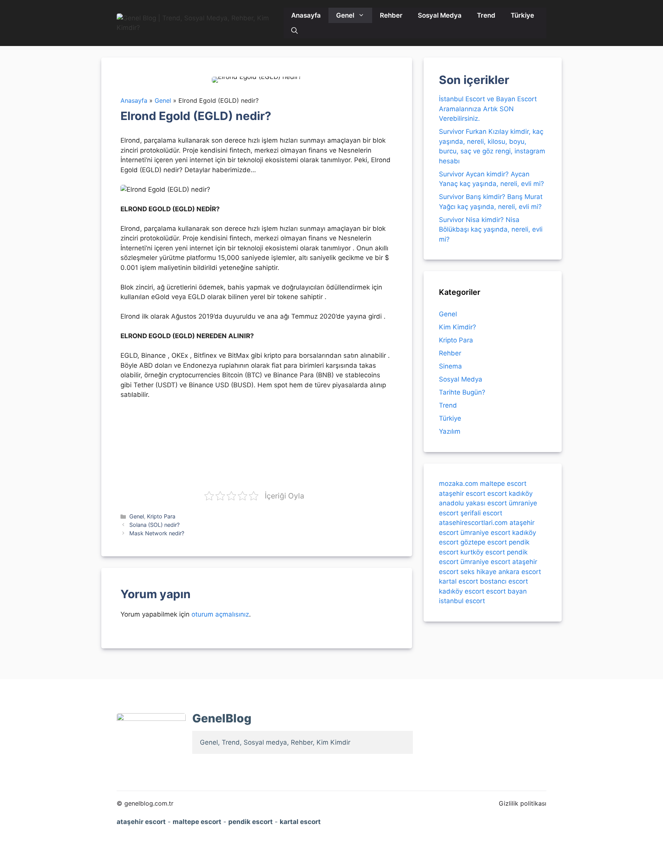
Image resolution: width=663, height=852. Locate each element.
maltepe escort (503, 483)
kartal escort (458, 581)
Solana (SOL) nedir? (154, 524)
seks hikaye (478, 571)
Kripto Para (161, 516)
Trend (486, 15)
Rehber (391, 15)
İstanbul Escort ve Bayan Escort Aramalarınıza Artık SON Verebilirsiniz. (488, 108)
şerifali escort (481, 512)
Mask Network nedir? (156, 533)
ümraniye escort (485, 532)
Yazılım (449, 431)
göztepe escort (483, 542)
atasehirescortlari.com (473, 522)
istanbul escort (462, 601)
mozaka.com (458, 483)
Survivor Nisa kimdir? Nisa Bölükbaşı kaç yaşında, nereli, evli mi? (491, 229)
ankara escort (519, 571)
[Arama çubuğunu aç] (294, 30)
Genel (345, 15)
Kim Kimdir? (457, 327)
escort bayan (506, 591)
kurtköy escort (482, 552)
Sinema (450, 366)
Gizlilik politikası (522, 803)
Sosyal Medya (440, 15)
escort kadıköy (510, 493)
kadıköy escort (461, 591)
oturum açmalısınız (220, 614)
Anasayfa (306, 15)
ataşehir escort (462, 493)
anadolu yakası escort (473, 503)
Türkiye (522, 15)
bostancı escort (504, 581)
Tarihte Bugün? (462, 392)
